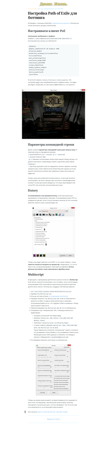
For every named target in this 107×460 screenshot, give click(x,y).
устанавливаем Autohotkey (58, 296)
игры (42, 8)
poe (56, 8)
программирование (49, 8)
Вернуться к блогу (53, 419)
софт (38, 8)
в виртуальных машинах (61, 23)
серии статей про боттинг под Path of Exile (52, 412)
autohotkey (60, 8)
